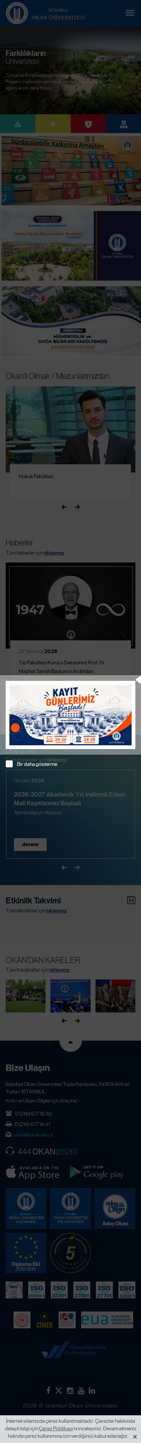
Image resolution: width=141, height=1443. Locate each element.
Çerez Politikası (56, 1428)
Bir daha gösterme (37, 764)
